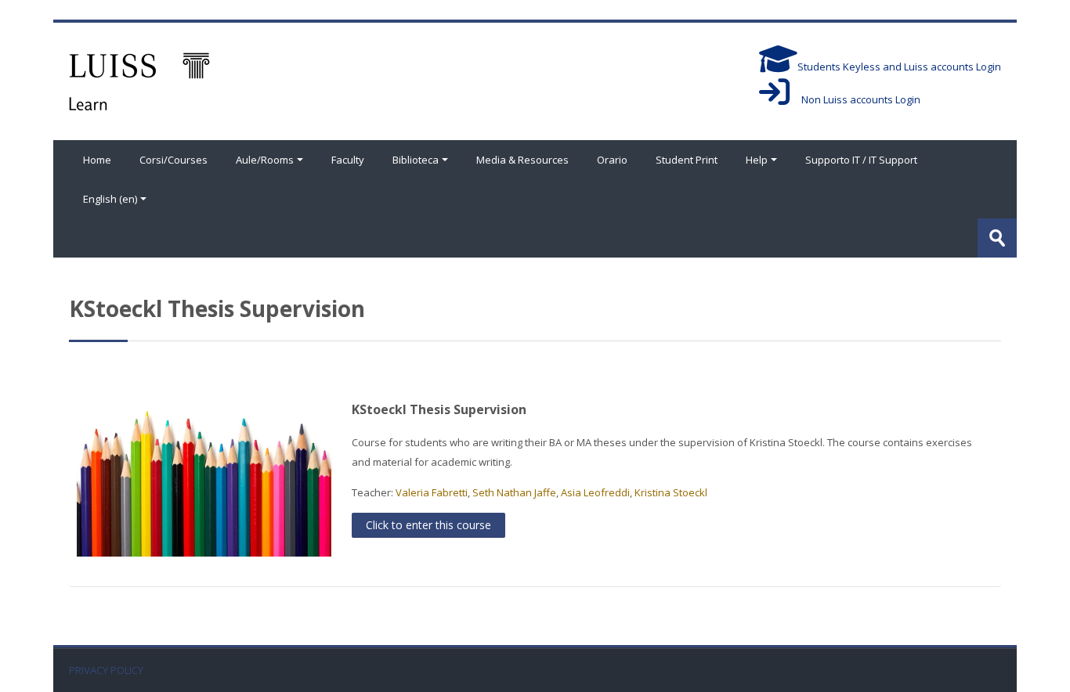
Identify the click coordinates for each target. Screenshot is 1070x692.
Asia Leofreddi (595, 492)
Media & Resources (522, 160)
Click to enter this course (428, 524)
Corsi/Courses (173, 160)
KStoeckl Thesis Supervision (439, 409)
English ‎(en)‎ (110, 199)
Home (97, 160)
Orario (612, 160)
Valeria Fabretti (432, 492)
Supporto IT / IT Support (861, 160)
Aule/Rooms (265, 160)
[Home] (139, 80)
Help (757, 160)
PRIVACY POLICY (106, 670)
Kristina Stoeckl (670, 492)
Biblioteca (415, 160)
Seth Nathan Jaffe (514, 492)
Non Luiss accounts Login (855, 99)
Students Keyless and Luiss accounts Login (899, 66)
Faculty (347, 160)
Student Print (687, 160)
